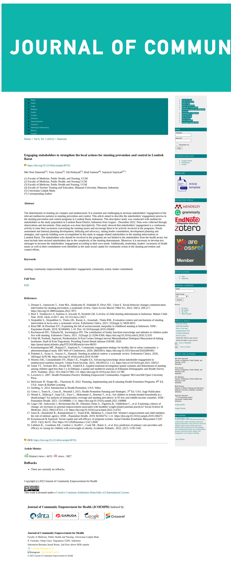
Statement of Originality (190, 107)
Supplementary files (183, 331)
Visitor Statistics (187, 120)
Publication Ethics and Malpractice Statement (193, 110)
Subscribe (185, 278)
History (34, 130)
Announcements (37, 121)
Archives (34, 118)
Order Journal (186, 119)
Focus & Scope (187, 100)
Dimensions (186, 162)
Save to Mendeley (185, 343)
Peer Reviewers (187, 117)
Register (34, 109)
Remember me (184, 145)
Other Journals (186, 314)
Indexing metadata (182, 326)
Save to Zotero (185, 347)
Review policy (181, 335)
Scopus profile (180, 405)
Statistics (34, 124)
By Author (185, 310)
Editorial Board (187, 115)
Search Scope (179, 294)
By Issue (185, 308)
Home (33, 100)
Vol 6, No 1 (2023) (44, 139)
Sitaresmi (62, 139)
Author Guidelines (188, 102)
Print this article (181, 324)
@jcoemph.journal (50, 552)
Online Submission (188, 106)
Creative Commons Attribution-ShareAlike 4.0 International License (92, 492)
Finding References (182, 333)
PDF (26, 285)
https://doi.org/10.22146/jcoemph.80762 (48, 165)
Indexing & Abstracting (40, 127)
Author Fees (186, 104)
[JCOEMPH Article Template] (187, 192)
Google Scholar (187, 161)
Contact (34, 133)
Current (34, 115)
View (183, 276)
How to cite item (182, 328)
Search (33, 112)
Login (33, 106)
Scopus (184, 164)
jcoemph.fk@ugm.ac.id (42, 548)
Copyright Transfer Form (190, 122)
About (33, 103)
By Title (184, 312)
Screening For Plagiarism (190, 113)
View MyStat (180, 439)
